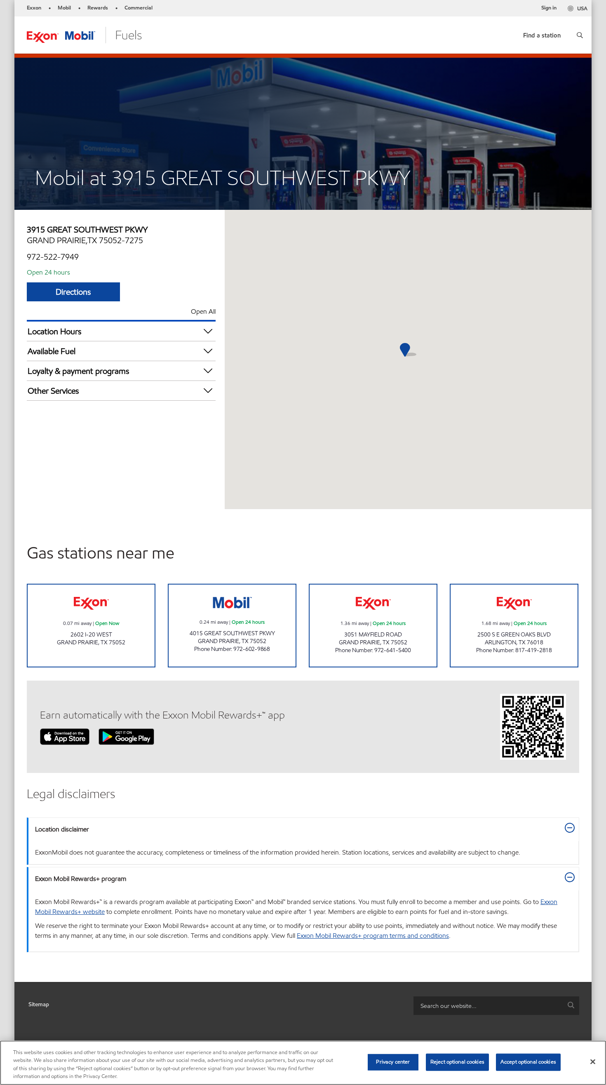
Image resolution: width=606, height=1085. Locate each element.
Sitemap (38, 1004)
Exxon (34, 8)
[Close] (593, 1061)
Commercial (138, 8)
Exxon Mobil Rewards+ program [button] (80, 878)
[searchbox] (488, 1005)
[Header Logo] (84, 34)
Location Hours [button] (55, 331)
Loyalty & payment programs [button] (78, 371)
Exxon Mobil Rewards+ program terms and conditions (373, 935)
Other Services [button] (53, 390)
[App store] (64, 736)
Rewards (97, 8)
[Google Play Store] (126, 736)
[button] (580, 35)
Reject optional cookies (457, 1062)
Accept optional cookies (528, 1062)
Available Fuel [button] (51, 351)
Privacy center (393, 1062)
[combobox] (496, 1005)
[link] (542, 33)
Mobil (64, 8)
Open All (203, 311)
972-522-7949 (53, 256)
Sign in (549, 8)
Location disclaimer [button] (62, 829)
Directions (73, 292)
